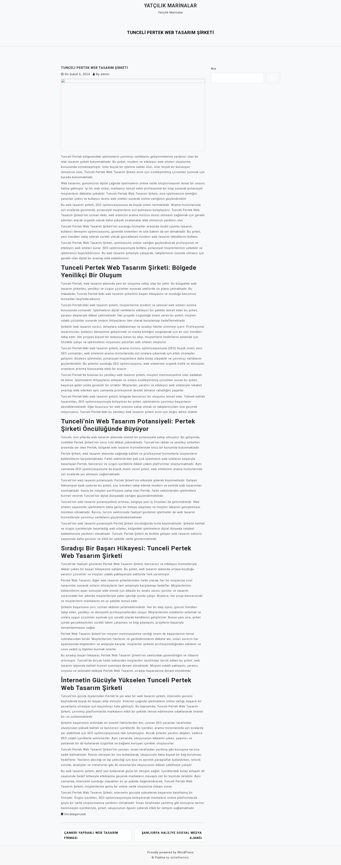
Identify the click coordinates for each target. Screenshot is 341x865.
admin (105, 74)
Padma (160, 857)
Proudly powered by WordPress (170, 852)
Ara (213, 68)
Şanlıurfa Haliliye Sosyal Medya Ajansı (172, 835)
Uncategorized (75, 814)
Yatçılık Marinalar (170, 6)
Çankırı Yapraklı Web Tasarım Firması (91, 835)
